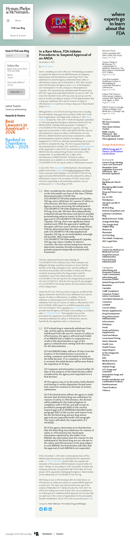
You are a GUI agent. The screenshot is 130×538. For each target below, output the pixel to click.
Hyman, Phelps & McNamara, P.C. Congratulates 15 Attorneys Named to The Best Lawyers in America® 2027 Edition (113, 67)
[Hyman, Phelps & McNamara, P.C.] (18, 13)
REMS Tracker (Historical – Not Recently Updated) (111, 134)
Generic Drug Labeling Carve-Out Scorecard (112, 163)
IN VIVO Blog (108, 208)
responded (58, 168)
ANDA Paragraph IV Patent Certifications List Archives (112, 151)
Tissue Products (109, 387)
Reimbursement (109, 384)
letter (74, 85)
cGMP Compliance (110, 291)
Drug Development (111, 314)
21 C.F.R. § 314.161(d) (81, 308)
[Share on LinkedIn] (50, 509)
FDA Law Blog (18, 28)
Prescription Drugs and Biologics (112, 375)
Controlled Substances (112, 299)
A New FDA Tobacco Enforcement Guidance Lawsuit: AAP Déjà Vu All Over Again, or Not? (112, 97)
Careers (59, 534)
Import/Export (108, 350)
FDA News (106, 324)
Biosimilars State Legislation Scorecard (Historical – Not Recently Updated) (112, 170)
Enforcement (108, 321)
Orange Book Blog (110, 222)
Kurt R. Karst (47, 66)
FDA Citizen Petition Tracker (111, 128)
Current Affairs (109, 308)
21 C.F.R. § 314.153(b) (51, 313)
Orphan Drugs (108, 367)
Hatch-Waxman (109, 341)
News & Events (18, 36)
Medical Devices (109, 361)
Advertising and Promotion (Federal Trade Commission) (111, 272)
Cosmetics (107, 302)
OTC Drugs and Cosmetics (109, 370)
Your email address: (16, 82)
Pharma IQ (107, 229)
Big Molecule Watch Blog (111, 183)
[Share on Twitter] (41, 509)
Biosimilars (107, 285)
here (53, 104)
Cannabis (106, 288)
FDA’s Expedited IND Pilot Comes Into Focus (112, 54)
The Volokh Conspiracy (112, 238)
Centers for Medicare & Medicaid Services (113, 251)
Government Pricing (111, 338)
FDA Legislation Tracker (113, 139)
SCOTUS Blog (108, 235)
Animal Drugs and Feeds (113, 282)
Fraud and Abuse (110, 335)
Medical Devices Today (112, 219)
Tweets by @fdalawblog (15, 109)
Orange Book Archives (113, 145)
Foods (105, 327)
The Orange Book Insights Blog (110, 225)
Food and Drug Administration (109, 261)
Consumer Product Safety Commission (111, 295)
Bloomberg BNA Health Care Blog (112, 188)
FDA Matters (107, 200)
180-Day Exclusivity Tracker (111, 123)
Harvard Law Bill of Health (111, 204)
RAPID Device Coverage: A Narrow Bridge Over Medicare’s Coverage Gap (113, 109)
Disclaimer (47, 534)
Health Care (107, 344)
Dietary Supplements (112, 311)
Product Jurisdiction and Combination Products (113, 380)
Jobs (104, 358)
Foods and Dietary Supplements (110, 331)
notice (59, 170)
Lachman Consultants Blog (112, 215)
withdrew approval (86, 146)
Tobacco (106, 390)
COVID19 (106, 305)
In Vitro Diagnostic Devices (110, 354)
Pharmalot (107, 232)
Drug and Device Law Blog (112, 193)
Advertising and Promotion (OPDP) (110, 278)
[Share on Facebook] (45, 509)
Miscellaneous (108, 364)
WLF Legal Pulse (109, 241)
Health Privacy (108, 347)
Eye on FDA (107, 197)
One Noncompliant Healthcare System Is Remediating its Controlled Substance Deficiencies (111, 83)
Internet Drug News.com (113, 211)
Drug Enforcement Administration (110, 256)
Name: (10, 75)
